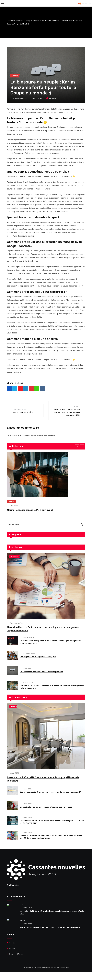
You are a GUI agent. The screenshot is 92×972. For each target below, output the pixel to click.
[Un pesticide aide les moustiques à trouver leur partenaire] (12, 805)
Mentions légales (16, 954)
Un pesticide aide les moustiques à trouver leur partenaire (46, 807)
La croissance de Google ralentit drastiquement (41, 672)
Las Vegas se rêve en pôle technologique (38, 657)
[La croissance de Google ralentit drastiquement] (12, 670)
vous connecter (23, 436)
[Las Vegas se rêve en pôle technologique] (12, 655)
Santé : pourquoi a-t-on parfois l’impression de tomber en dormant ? (50, 792)
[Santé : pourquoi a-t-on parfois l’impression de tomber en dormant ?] (12, 790)
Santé (22, 920)
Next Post (73, 406)
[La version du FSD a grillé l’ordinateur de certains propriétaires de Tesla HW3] (46, 736)
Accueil (12, 943)
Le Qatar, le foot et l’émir (23, 412)
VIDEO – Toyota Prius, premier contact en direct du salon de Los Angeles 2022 (67, 412)
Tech (22, 904)
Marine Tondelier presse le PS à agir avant (30, 510)
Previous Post (20, 409)
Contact (12, 949)
